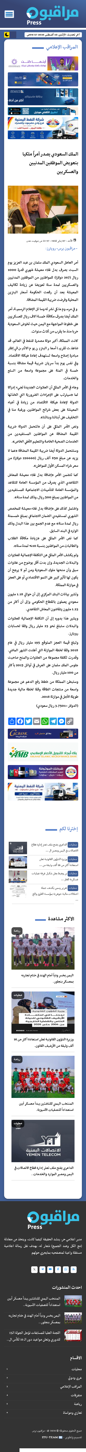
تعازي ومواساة (72, 1413)
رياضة (78, 1404)
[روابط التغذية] (74, 1269)
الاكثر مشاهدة (61, 919)
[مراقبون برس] (52, 13)
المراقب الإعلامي (71, 1387)
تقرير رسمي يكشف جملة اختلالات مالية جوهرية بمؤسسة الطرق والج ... (55, 894)
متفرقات (76, 1395)
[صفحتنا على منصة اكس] (34, 1269)
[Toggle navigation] (9, 14)
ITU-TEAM (50, 1437)
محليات (77, 1369)
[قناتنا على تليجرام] (42, 1269)
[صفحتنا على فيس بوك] (58, 1269)
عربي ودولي (75, 1378)
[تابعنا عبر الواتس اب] (66, 1269)
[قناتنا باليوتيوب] (50, 1269)
